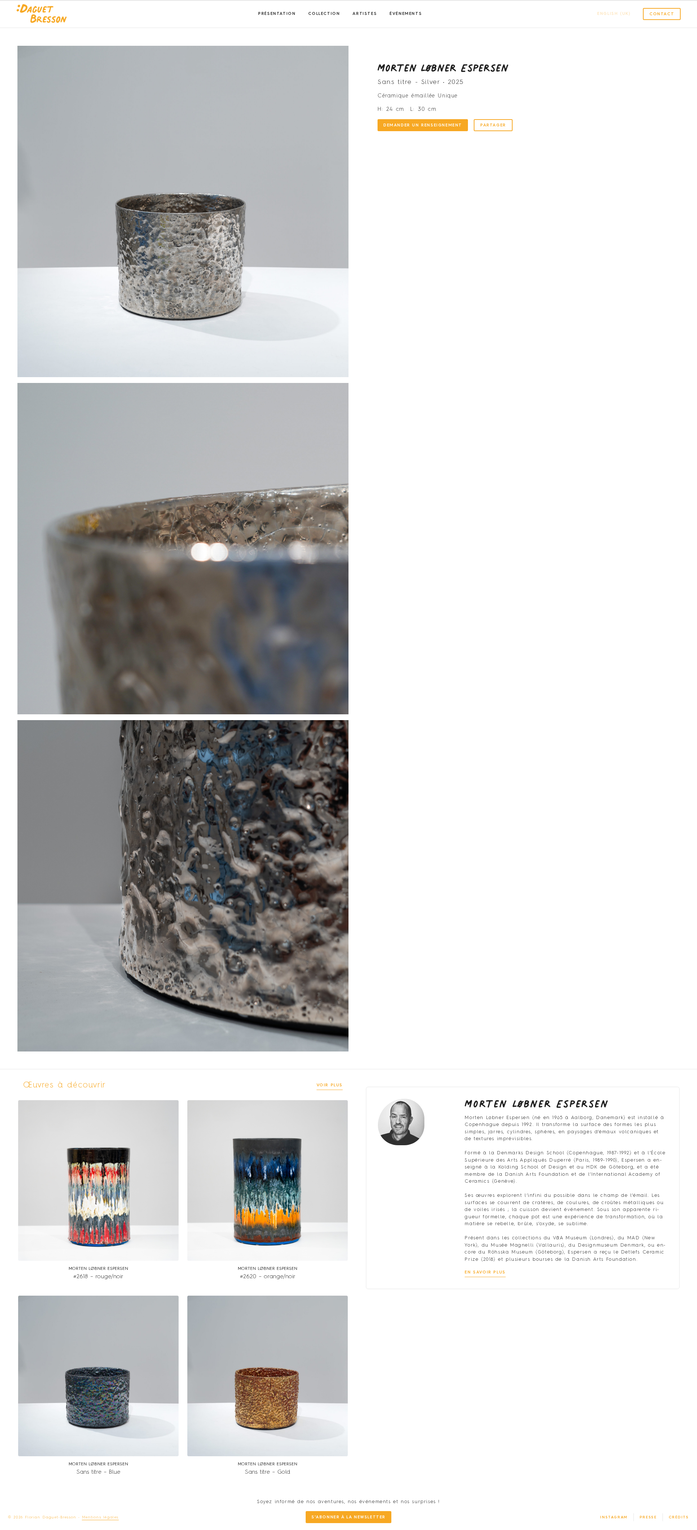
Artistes (364, 14)
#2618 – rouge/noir (98, 1277)
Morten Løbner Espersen (443, 67)
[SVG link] (42, 14)
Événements (406, 14)
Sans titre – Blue (98, 1472)
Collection (324, 14)
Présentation (276, 14)
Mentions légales (100, 1517)
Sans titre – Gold (267, 1472)
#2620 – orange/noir (267, 1277)
